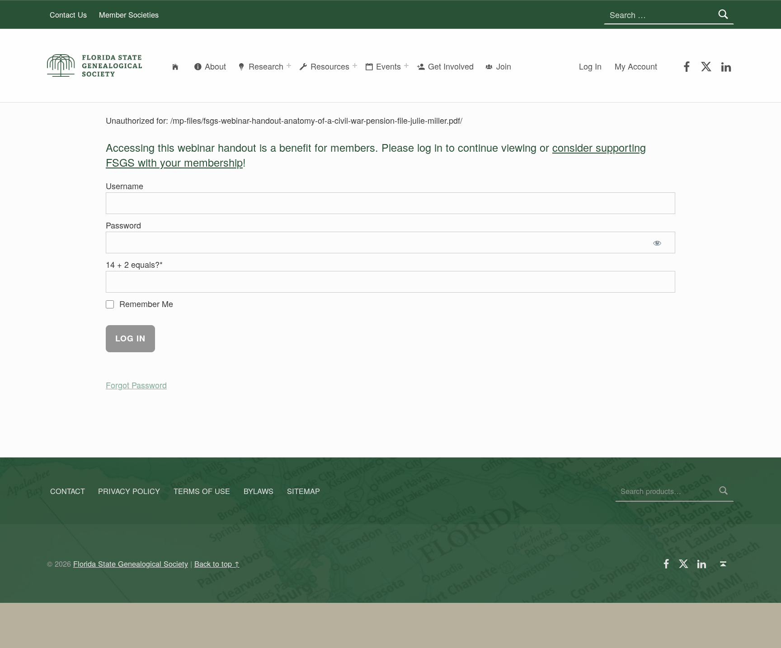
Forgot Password (136, 385)
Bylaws (258, 490)
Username (124, 185)
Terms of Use (202, 490)
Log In (590, 66)
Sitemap (303, 490)
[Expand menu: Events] (406, 65)
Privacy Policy (129, 490)
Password (123, 225)
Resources (330, 66)
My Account (636, 66)
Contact (67, 490)
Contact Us (68, 14)
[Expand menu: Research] (289, 65)
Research (266, 66)
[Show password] (659, 242)
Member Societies (129, 14)
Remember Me (145, 303)
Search (723, 491)
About (215, 66)
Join (503, 66)
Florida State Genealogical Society (130, 563)
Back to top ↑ (217, 563)
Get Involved (451, 66)
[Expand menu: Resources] (355, 65)
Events (388, 66)
